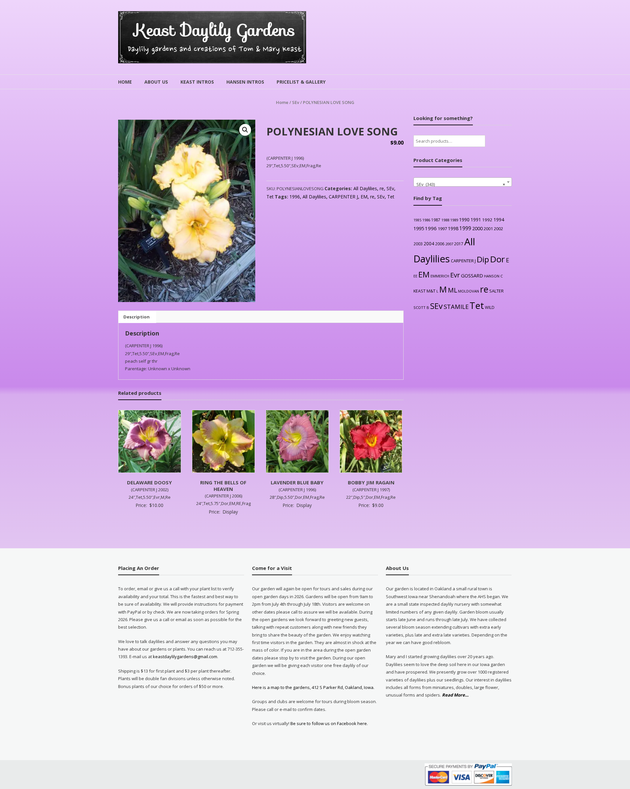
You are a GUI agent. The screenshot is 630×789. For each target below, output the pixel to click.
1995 (418, 228)
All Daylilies (365, 188)
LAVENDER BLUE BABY (297, 482)
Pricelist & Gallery (301, 82)
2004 (429, 243)
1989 (454, 219)
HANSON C (493, 275)
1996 (294, 196)
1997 (442, 229)
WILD (489, 307)
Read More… (455, 695)
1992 (487, 220)
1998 (453, 228)
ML (452, 290)
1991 (476, 219)
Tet (270, 196)
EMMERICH (439, 275)
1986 (426, 219)
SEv (295, 102)
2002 (498, 229)
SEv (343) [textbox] (460, 184)
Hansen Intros (245, 82)
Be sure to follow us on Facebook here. (328, 723)
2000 (477, 228)
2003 (418, 243)
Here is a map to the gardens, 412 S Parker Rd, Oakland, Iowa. (313, 687)
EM (364, 196)
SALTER (496, 291)
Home (125, 82)
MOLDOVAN (468, 291)
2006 (439, 243)
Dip (483, 259)
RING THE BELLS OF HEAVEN (223, 485)
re (382, 188)
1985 (417, 220)
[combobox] (462, 182)
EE (415, 275)
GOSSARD (472, 275)
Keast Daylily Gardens (214, 30)
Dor (497, 259)
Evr (455, 274)
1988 (445, 219)
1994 (499, 219)
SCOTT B (421, 307)
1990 (464, 219)
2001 (488, 229)
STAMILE (456, 306)
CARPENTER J (343, 196)
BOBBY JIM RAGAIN (371, 482)
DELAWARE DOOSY (149, 482)
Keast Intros (197, 82)
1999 (465, 228)
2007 (449, 243)
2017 (458, 244)
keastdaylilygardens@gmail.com (185, 656)
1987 (435, 219)
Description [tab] (136, 317)
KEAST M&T (424, 291)
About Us (156, 82)
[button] (245, 130)
